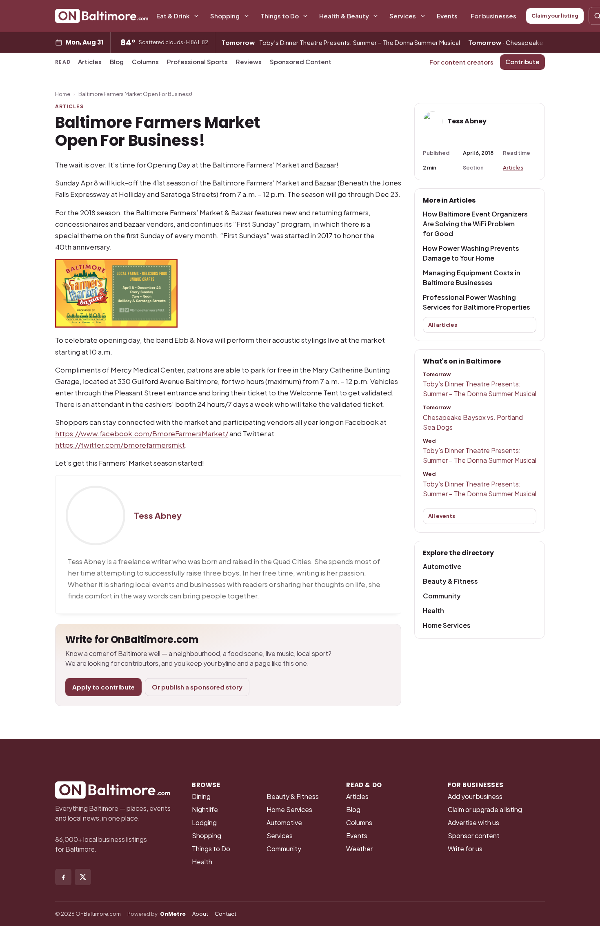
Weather (359, 848)
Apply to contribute (103, 687)
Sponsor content (474, 835)
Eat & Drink (173, 16)
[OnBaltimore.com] (101, 16)
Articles (90, 61)
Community (442, 595)
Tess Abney (158, 515)
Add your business (475, 796)
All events (441, 516)
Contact (225, 913)
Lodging (204, 822)
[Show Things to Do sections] (305, 16)
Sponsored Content (300, 61)
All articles (442, 324)
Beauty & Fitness (450, 581)
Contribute (522, 61)
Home (62, 94)
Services (402, 16)
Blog (117, 61)
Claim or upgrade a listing (485, 809)
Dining (201, 796)
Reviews (249, 61)
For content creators (461, 62)
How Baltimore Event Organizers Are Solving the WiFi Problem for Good (475, 224)
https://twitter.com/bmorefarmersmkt (120, 444)
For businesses (493, 16)
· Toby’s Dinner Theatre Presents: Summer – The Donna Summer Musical (341, 42)
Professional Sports (197, 61)
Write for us (465, 848)
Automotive (442, 566)
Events (447, 16)
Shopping (225, 16)
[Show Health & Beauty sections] (375, 16)
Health (433, 610)
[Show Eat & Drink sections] (196, 16)
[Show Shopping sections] (246, 16)
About (200, 913)
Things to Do (279, 16)
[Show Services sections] (423, 16)
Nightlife (205, 809)
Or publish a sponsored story (197, 687)
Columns (145, 61)
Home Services (447, 625)
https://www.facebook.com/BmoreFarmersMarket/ (141, 433)
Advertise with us (473, 822)
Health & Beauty (344, 16)
